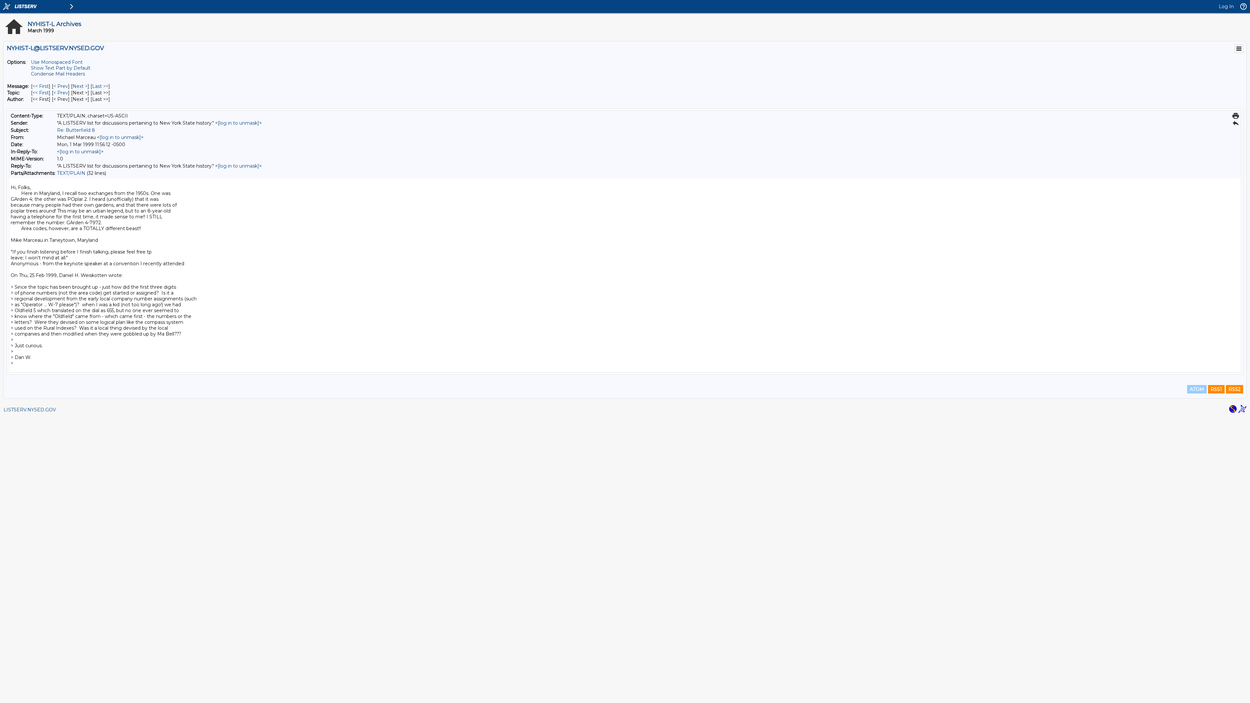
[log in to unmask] (238, 123)
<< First (41, 86)
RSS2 (1235, 389)
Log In (1226, 6)
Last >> (100, 86)
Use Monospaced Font (57, 62)
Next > (80, 86)
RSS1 (1216, 389)
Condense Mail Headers (58, 74)
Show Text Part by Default (60, 68)
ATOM (1197, 389)
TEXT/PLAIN (71, 173)
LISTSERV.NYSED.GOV (30, 410)
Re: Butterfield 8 (76, 130)
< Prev (60, 86)
